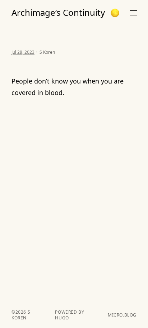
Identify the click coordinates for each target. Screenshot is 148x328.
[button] (115, 13)
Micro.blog (122, 315)
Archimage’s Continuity (58, 12)
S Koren (20, 315)
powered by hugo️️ (69, 315)
